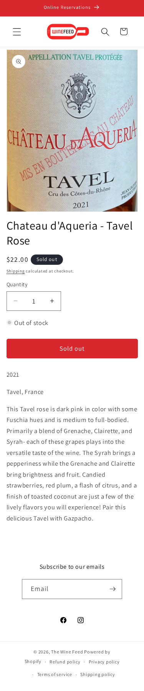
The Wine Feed (67, 652)
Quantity (17, 284)
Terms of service (54, 674)
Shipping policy (97, 674)
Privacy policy (104, 662)
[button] (17, 31)
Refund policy (65, 662)
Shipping (16, 271)
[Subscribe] (112, 589)
